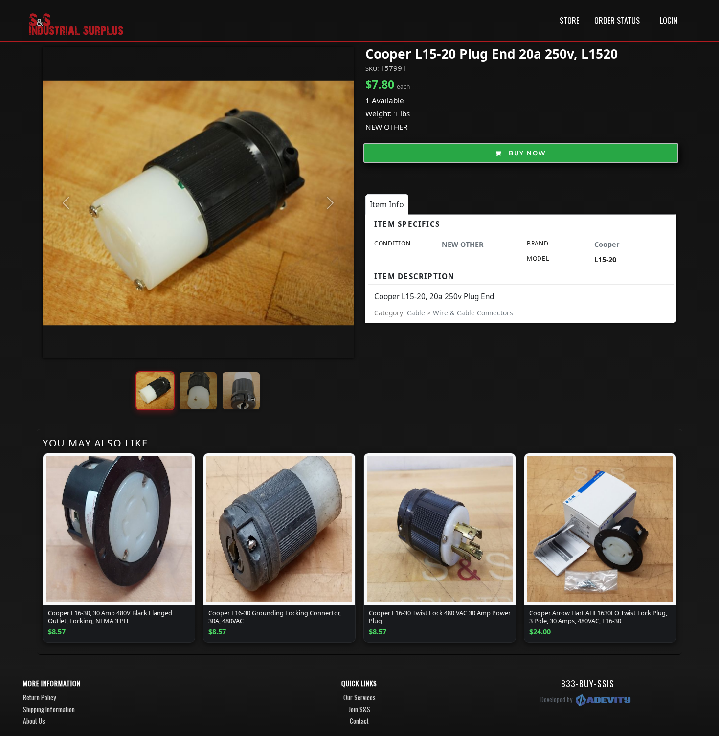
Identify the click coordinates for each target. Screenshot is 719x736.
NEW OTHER (386, 127)
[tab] (386, 204)
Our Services (359, 697)
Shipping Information (49, 709)
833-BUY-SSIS (587, 683)
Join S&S (359, 709)
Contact (359, 721)
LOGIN (669, 20)
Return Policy (39, 697)
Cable (417, 312)
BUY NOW (526, 152)
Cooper (607, 244)
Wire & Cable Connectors (473, 312)
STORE (569, 20)
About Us (34, 721)
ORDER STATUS (617, 20)
